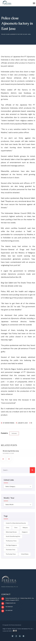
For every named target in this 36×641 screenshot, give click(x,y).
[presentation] (3, 459)
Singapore (25, 532)
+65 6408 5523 (9, 606)
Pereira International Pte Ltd (24, 628)
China (7, 527)
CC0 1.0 (11, 631)
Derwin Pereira (9, 423)
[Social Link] (12, 636)
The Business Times (11, 541)
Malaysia (25, 527)
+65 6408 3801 (9, 610)
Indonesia (14, 433)
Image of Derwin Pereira (9, 628)
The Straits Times (10, 549)
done (16, 527)
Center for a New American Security (16, 523)
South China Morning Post (13, 536)
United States (24, 554)
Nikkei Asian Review (11, 532)
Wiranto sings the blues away (11, 451)
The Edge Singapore (11, 545)
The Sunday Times (11, 554)
